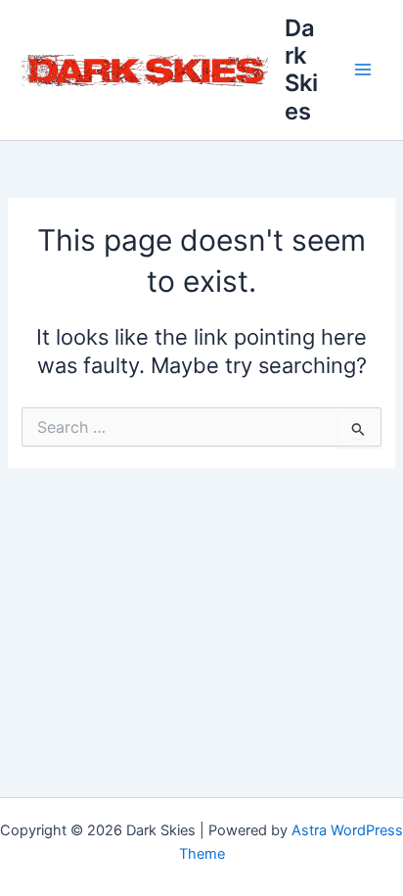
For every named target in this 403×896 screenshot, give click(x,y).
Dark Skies (301, 69)
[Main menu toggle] (362, 70)
